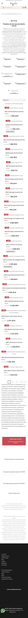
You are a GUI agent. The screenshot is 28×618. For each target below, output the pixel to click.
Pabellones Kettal (21, 74)
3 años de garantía (14, 493)
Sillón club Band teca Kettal (14, 342)
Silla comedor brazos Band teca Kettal (14, 288)
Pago (2, 573)
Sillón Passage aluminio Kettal (14, 179)
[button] (14, 441)
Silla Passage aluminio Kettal (14, 153)
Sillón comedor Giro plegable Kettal (14, 260)
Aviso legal (4, 565)
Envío (2, 575)
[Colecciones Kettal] (14, 92)
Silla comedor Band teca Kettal (14, 111)
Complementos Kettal (7, 76)
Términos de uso (5, 572)
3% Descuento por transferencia (14, 459)
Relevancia (6, 100)
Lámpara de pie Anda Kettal (14, 124)
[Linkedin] (14, 583)
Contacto (3, 554)
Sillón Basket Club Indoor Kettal (14, 329)
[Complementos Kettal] (7, 75)
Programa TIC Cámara (6, 579)
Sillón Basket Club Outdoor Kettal (11, 316)
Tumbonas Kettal (20, 67)
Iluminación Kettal (21, 84)
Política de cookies (6, 577)
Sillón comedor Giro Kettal (14, 244)
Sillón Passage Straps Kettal (14, 192)
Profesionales (4, 557)
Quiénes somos (5, 556)
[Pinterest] (11, 583)
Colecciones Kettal (14, 93)
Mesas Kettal (21, 59)
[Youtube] (21, 583)
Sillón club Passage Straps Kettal (14, 205)
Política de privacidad (6, 570)
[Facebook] (7, 583)
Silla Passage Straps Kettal (14, 166)
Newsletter (4, 563)
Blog (2, 559)
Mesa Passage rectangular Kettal (14, 218)
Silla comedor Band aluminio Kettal (14, 140)
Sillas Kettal (7, 59)
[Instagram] (17, 583)
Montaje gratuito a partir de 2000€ (14, 483)
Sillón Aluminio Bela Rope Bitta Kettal (12, 357)
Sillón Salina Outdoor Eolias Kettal (14, 370)
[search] (3, 7)
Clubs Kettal (7, 84)
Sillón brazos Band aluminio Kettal (14, 275)
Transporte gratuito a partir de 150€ (14, 472)
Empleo (3, 561)
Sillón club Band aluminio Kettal (14, 301)
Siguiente (25, 381)
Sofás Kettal (7, 67)
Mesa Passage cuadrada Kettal (14, 231)
